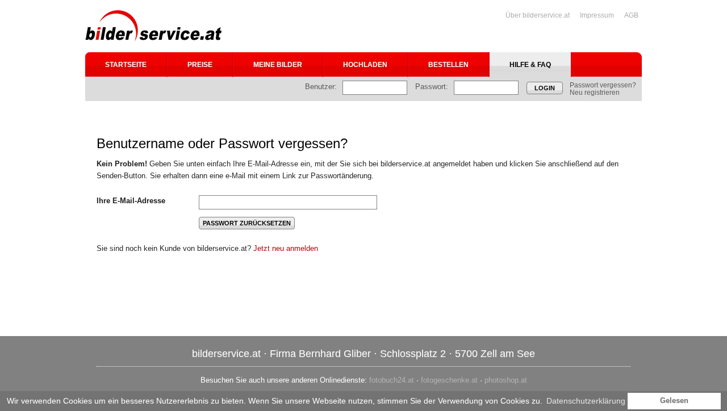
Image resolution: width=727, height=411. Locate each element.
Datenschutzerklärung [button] (585, 400)
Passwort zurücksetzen (247, 223)
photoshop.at (505, 380)
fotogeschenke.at (449, 380)
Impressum (597, 15)
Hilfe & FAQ (530, 65)
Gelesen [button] (674, 401)
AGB (631, 15)
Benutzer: (321, 86)
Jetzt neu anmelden (285, 248)
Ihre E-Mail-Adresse (131, 200)
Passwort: (431, 86)
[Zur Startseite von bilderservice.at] (153, 25)
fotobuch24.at (391, 380)
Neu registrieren (595, 92)
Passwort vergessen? (603, 85)
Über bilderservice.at (537, 15)
